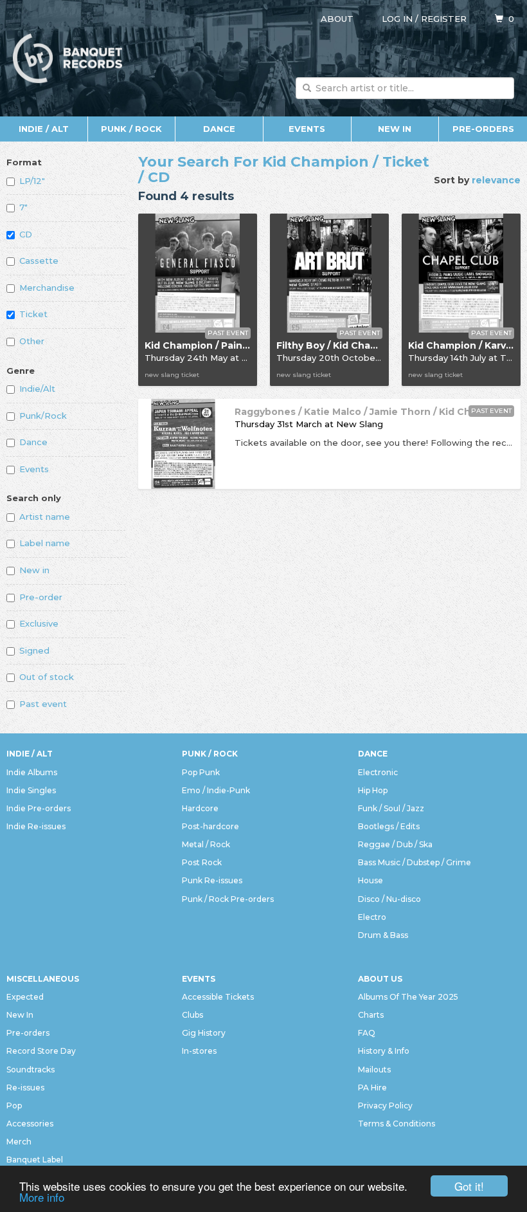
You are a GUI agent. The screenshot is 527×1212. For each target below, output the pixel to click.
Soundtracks (30, 1069)
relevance (496, 180)
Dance (219, 129)
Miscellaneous (42, 979)
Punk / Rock (131, 129)
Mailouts (374, 1069)
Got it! (469, 1186)
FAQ (366, 1033)
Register (444, 19)
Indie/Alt (37, 388)
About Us (380, 979)
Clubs (192, 1015)
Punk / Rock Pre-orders (228, 899)
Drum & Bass (383, 935)
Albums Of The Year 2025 (408, 997)
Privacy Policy (385, 1105)
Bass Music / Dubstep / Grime (414, 862)
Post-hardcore (210, 826)
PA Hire (372, 1087)
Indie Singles (31, 790)
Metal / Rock (206, 844)
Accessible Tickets (218, 997)
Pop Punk (201, 772)
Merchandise (47, 287)
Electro (372, 917)
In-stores (199, 1051)
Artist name (44, 516)
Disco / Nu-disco (389, 899)
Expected (25, 997)
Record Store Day (41, 1051)
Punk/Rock (43, 415)
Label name (44, 543)
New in (34, 570)
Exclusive (38, 623)
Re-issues (25, 1087)
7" (23, 207)
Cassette (38, 260)
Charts (371, 1015)
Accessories (29, 1123)
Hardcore (200, 808)
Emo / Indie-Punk (216, 790)
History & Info (383, 1051)
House (370, 880)
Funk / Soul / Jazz (391, 808)
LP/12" (32, 181)
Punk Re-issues (212, 880)
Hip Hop (373, 790)
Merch (18, 1141)
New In (394, 129)
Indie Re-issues (36, 826)
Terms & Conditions (396, 1123)
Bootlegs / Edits (389, 826)
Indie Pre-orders (38, 808)
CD (25, 234)
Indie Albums (31, 772)
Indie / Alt (44, 129)
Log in (397, 19)
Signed (34, 650)
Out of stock (46, 677)
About (337, 19)
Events (307, 129)
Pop (14, 1105)
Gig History (204, 1033)
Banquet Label (34, 1159)
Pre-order (40, 597)
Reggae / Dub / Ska (395, 844)
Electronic (378, 772)
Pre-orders (483, 129)
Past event (43, 704)
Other (31, 341)
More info (41, 1197)
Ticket (33, 314)
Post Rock (202, 862)
